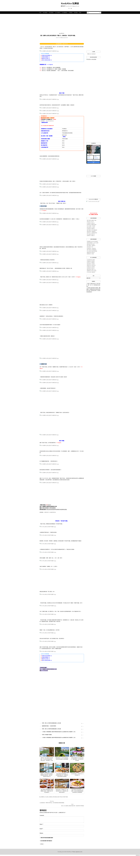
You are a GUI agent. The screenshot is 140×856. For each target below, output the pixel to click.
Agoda (51, 64)
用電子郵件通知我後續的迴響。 (47, 837)
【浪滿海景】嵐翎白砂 (90, 268)
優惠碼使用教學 (45, 122)
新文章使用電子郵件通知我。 (47, 840)
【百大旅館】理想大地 (90, 234)
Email (41, 828)
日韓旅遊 (70, 12)
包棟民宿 (50, 796)
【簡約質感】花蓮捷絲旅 (90, 231)
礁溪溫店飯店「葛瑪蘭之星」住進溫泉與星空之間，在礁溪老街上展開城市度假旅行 (62, 791)
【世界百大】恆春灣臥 (90, 262)
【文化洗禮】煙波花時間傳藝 (91, 251)
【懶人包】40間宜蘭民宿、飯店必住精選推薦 (51, 67)
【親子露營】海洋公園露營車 (91, 230)
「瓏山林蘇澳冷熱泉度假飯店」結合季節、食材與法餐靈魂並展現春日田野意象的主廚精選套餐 (77, 791)
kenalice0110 (65, 37)
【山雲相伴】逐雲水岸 (90, 223)
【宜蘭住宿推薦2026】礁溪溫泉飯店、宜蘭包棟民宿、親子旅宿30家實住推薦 (77, 759)
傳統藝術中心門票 (44, 140)
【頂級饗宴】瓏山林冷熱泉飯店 (92, 241)
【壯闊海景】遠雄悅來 (90, 228)
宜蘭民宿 (42, 796)
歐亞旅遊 (75, 12)
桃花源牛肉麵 (65, 796)
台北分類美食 (57, 12)
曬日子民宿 (60, 796)
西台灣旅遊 (51, 12)
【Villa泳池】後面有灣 (90, 272)
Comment (42, 815)
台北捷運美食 (64, 12)
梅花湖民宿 (55, 796)
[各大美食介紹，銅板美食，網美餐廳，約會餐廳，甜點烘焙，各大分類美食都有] (77, 767)
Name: (41, 824)
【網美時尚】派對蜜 (90, 253)
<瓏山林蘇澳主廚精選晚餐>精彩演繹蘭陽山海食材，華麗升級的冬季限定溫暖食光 (47, 791)
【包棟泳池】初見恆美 (90, 266)
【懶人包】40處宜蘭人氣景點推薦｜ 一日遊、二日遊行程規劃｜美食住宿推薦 (58, 70)
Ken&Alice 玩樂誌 (70, 3)
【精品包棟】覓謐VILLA (91, 269)
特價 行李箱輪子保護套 (47, 734)
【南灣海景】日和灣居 (90, 263)
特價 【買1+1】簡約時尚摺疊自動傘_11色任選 (51, 723)
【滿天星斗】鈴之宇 (90, 221)
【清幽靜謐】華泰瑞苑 (90, 261)
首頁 (40, 12)
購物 (80, 12)
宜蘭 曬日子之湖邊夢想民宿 (50, 512)
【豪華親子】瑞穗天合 (90, 235)
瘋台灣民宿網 (45, 478)
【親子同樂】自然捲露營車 (91, 249)
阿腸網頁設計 (138, 855)
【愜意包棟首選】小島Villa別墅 (92, 242)
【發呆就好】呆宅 (89, 246)
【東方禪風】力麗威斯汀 (90, 245)
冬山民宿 (46, 796)
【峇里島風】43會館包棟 (91, 248)
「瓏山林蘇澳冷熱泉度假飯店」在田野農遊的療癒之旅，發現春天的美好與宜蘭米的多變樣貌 (62, 775)
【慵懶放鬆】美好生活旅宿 (91, 270)
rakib (81, 851)
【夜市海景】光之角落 (90, 227)
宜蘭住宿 (62, 33)
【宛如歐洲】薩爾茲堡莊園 (91, 224)
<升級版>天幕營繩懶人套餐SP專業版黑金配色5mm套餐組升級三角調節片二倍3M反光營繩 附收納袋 (63, 731)
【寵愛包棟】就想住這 (90, 252)
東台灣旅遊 (45, 12)
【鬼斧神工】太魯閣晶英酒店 (91, 232)
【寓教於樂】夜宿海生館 (90, 265)
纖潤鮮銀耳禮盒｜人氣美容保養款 (49, 725)
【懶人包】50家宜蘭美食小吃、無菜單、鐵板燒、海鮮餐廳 (54, 69)
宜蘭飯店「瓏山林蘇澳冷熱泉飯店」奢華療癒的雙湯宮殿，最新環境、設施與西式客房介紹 (46, 775)
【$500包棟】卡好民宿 (90, 225)
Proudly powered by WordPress (64, 851)
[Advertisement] (70, 23)
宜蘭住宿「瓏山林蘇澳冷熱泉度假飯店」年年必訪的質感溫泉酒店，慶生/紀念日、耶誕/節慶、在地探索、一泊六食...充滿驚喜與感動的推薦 (46, 760)
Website (41, 833)
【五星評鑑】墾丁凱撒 (90, 259)
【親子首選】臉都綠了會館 (91, 220)
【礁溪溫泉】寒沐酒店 (90, 244)
